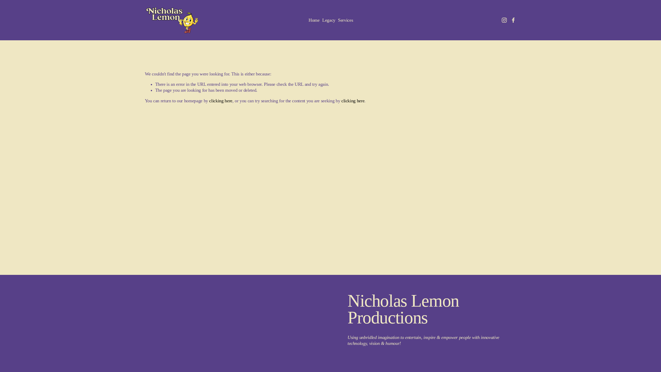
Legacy (328, 20)
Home (314, 20)
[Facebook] (513, 20)
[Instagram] (504, 20)
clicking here (220, 100)
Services (345, 20)
